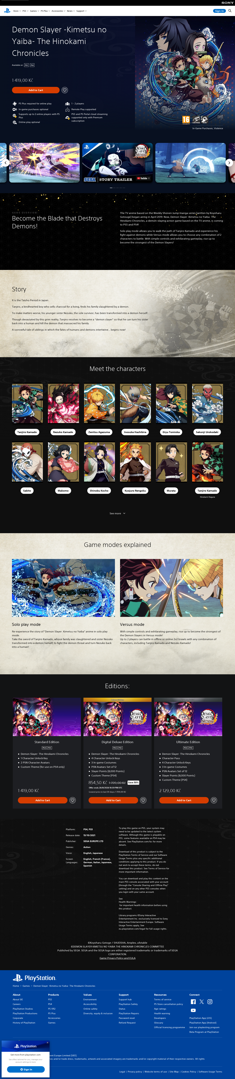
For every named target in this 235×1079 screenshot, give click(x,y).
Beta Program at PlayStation (204, 1032)
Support (80, 11)
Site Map (174, 1071)
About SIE (18, 999)
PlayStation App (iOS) (200, 1018)
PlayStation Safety (128, 1004)
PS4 (50, 1004)
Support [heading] (124, 994)
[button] (117, 163)
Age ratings (160, 1008)
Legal (122, 1071)
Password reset (127, 1018)
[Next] (229, 163)
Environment (90, 999)
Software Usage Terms (210, 1071)
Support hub (125, 999)
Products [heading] (53, 994)
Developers (160, 1018)
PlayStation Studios (23, 1008)
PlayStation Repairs (129, 1013)
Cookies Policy (188, 1071)
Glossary (158, 1022)
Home (16, 985)
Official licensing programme (169, 1027)
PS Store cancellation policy (168, 1004)
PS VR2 (51, 1008)
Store (16, 11)
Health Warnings (127, 901)
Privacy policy (135, 1071)
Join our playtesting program (204, 1027)
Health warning (162, 1013)
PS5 (24, 11)
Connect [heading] (194, 994)
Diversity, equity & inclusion (98, 1013)
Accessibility (90, 1004)
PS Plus (44, 11)
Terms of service (162, 999)
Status (122, 1008)
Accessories (57, 11)
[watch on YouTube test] (143, 178)
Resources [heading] (160, 994)
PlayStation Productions (25, 1013)
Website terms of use (156, 1071)
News (69, 11)
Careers (17, 1004)
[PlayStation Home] (7, 11)
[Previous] (6, 163)
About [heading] (16, 994)
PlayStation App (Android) (202, 1022)
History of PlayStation (24, 1022)
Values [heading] (87, 994)
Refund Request (127, 1022)
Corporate (18, 1018)
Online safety (90, 1008)
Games (33, 11)
